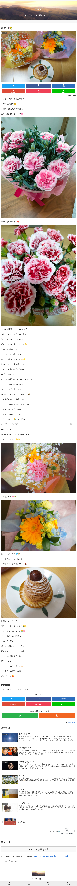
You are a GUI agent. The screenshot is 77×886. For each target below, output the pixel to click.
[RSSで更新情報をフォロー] (57, 715)
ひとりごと (6, 685)
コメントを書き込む (38, 849)
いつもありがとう (8, 689)
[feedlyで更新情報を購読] (20, 715)
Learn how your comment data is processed (50, 856)
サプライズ (19, 689)
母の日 (26, 689)
